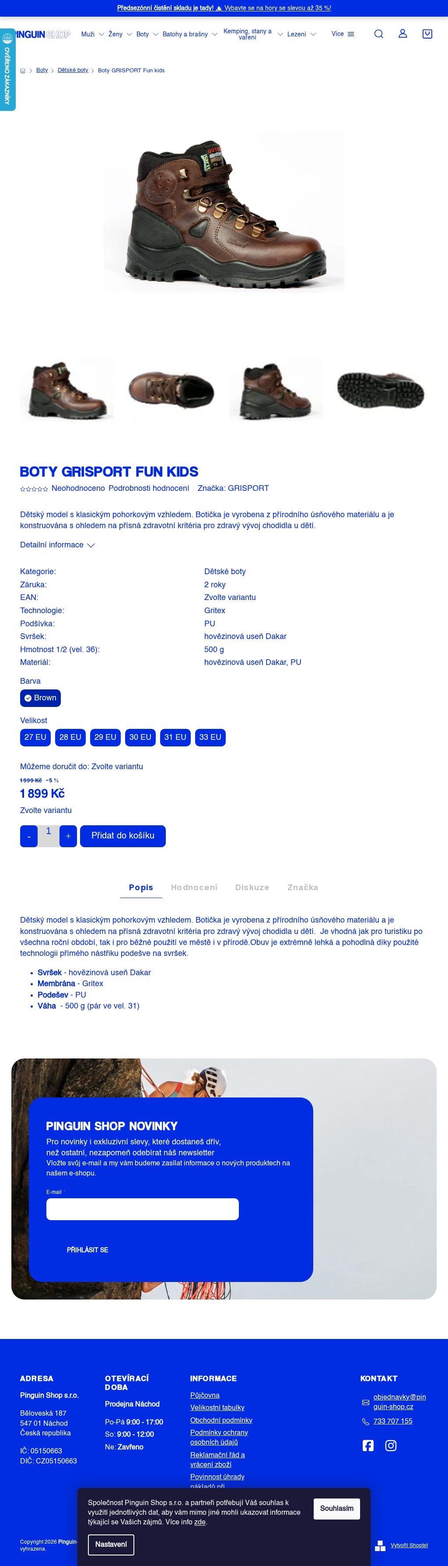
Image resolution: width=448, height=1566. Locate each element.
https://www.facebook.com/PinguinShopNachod (368, 1445)
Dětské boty (225, 572)
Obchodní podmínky (221, 1420)
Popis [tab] (141, 887)
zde (200, 1522)
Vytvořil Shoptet (409, 1545)
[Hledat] (379, 34)
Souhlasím (337, 1509)
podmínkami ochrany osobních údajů (182, 1230)
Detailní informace (52, 545)
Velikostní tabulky (217, 1408)
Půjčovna (205, 1395)
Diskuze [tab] (252, 887)
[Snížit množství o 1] (29, 836)
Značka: (233, 489)
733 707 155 (393, 1421)
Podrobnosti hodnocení (148, 489)
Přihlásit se (87, 1250)
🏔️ (224, 8)
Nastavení (111, 1544)
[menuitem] (92, 35)
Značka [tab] (303, 887)
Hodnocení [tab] (194, 887)
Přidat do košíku (122, 836)
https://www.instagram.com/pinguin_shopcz (391, 1445)
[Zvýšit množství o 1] (68, 836)
